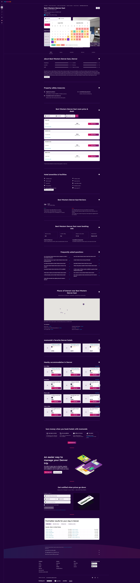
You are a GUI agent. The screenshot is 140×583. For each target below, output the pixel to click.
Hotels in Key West (49, 534)
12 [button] (60, 34)
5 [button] (60, 31)
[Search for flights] (1, 5)
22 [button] (68, 36)
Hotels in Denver (76, 5)
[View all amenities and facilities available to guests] (99, 174)
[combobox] (58, 496)
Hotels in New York (49, 529)
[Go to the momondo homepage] (7, 1)
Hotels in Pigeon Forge (50, 537)
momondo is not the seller (50, 550)
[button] (2, 1)
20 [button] (62, 36)
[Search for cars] (1, 10)
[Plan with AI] (1, 14)
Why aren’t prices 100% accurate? (52, 554)
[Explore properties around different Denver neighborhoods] (99, 362)
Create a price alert (89, 436)
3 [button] (82, 28)
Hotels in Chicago (75, 534)
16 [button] (52, 36)
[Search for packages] (1, 12)
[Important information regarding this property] (99, 227)
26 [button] (60, 39)
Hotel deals (45, 5)
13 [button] (71, 34)
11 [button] (57, 34)
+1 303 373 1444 (47, 13)
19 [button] (60, 36)
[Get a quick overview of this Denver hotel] (99, 59)
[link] (56, 375)
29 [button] (68, 39)
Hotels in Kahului (75, 529)
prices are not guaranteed (68, 547)
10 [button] (55, 34)
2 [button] (52, 31)
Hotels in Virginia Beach (50, 532)
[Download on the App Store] (94, 566)
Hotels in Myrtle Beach (49, 535)
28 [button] (65, 39)
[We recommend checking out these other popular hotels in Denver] (99, 340)
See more (97, 366)
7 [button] (65, 31)
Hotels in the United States (61, 5)
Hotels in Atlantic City (76, 537)
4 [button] (57, 31)
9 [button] (52, 34)
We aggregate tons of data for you (52, 552)
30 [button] (79, 39)
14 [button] (65, 34)
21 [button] (65, 36)
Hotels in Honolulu (75, 532)
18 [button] (57, 36)
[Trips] (1, 17)
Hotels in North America (52, 5)
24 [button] (55, 39)
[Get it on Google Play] (94, 564)
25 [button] (57, 39)
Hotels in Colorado (69, 5)
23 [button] (52, 39)
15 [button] (68, 34)
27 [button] (71, 39)
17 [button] (82, 34)
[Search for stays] (1, 7)
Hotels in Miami (74, 535)
